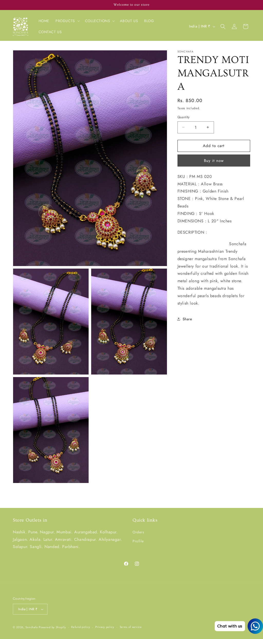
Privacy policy (104, 627)
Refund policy (80, 627)
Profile (138, 541)
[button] (67, 20)
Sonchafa (31, 627)
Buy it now (214, 160)
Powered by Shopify (52, 627)
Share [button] (187, 319)
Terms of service (131, 627)
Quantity (183, 117)
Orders (138, 532)
